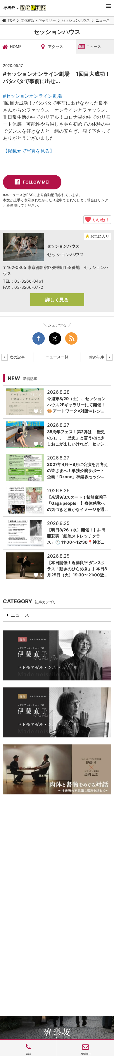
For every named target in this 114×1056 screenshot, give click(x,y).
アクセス (55, 46)
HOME (16, 46)
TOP (11, 20)
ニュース (103, 20)
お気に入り (99, 236)
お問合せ (85, 1053)
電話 (28, 1053)
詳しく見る (57, 300)
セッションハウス (76, 20)
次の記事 (16, 357)
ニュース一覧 (57, 357)
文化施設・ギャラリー (38, 20)
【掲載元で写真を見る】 (28, 151)
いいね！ (100, 219)
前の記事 (97, 357)
